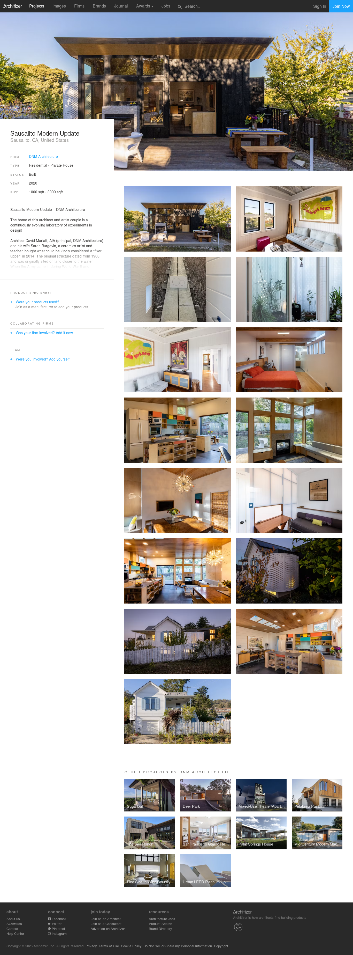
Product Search (160, 923)
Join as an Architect (106, 918)
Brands (99, 6)
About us (13, 918)
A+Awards (14, 923)
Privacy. (92, 945)
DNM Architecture (43, 156)
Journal (121, 6)
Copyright (221, 945)
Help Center (15, 933)
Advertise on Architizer (108, 928)
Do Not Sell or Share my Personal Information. (178, 945)
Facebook (58, 918)
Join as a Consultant (106, 923)
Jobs (166, 6)
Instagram (59, 933)
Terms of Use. (109, 945)
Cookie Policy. (131, 945)
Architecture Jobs (162, 918)
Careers (12, 928)
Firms (79, 6)
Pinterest (58, 928)
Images (59, 6)
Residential (38, 165)
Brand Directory (160, 928)
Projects (36, 6)
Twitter (56, 923)
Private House (61, 165)
